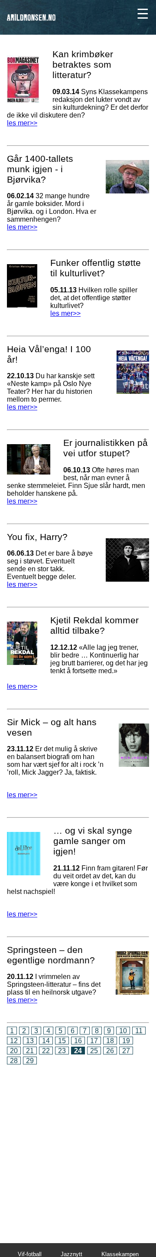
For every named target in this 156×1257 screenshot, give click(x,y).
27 (126, 1050)
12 (14, 1040)
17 (94, 1040)
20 (14, 1050)
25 (94, 1050)
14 (46, 1040)
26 (110, 1050)
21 (30, 1050)
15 (62, 1040)
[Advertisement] (78, 1148)
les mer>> (22, 123)
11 (139, 1030)
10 (123, 1030)
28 (14, 1060)
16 (78, 1040)
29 (30, 1060)
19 (126, 1040)
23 (62, 1050)
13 (30, 1040)
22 (46, 1050)
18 (110, 1040)
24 (78, 1050)
